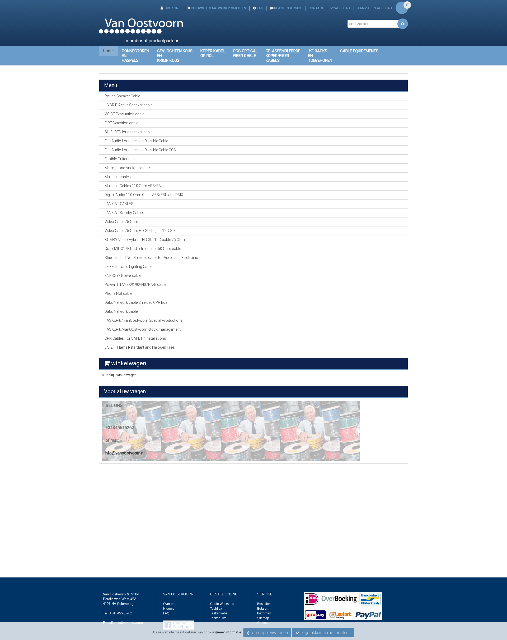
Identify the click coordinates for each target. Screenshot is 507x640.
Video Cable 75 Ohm (121, 222)
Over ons (169, 604)
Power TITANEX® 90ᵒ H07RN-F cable (135, 284)
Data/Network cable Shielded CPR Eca (136, 302)
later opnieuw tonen (269, 632)
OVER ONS (173, 8)
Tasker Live (218, 618)
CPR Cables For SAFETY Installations (135, 338)
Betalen (262, 608)
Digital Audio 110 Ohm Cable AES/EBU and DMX (144, 195)
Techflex (216, 608)
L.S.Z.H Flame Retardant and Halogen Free (139, 347)
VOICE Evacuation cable (124, 114)
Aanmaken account (374, 8)
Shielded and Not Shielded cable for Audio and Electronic (151, 257)
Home (108, 51)
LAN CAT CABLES (119, 204)
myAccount (340, 8)
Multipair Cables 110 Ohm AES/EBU (134, 186)
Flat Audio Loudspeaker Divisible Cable (136, 141)
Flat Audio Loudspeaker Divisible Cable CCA (140, 150)
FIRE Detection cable (121, 123)
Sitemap (263, 618)
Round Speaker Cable (122, 96)
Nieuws (168, 608)
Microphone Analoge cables (128, 168)
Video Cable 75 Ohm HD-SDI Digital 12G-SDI (140, 231)
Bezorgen (264, 613)
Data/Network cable (121, 311)
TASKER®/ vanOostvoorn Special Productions (144, 320)
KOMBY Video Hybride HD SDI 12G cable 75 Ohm (145, 240)
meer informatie (229, 632)
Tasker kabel (219, 613)
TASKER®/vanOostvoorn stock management (143, 329)
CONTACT (316, 8)
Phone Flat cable (118, 293)
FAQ (260, 8)
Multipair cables (118, 177)
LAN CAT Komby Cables (124, 213)
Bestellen (264, 604)
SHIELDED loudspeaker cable (128, 132)
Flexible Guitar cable (121, 159)
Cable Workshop (222, 604)
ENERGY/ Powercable (123, 275)
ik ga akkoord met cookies (325, 632)
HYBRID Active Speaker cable (128, 105)
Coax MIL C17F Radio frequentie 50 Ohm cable (143, 248)
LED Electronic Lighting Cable (128, 266)
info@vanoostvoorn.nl (124, 453)
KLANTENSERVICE (288, 8)
